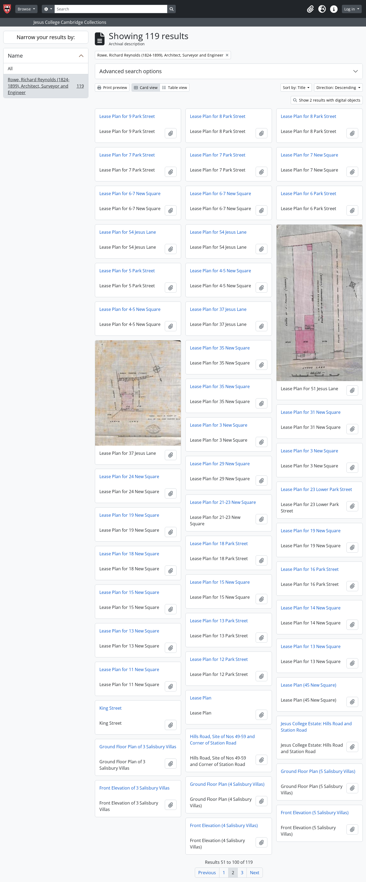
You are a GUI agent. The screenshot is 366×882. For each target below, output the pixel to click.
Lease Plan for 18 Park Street (219, 543)
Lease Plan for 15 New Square (220, 582)
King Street (110, 708)
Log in (350, 9)
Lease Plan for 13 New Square (129, 631)
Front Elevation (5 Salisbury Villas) (315, 813)
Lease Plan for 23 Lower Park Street (316, 489)
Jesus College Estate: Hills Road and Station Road (316, 727)
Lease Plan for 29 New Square (220, 464)
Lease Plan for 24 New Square (129, 476)
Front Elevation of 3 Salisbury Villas (134, 788)
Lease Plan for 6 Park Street (308, 193)
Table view (177, 87)
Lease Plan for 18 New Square (129, 554)
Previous (207, 873)
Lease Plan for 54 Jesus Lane (127, 232)
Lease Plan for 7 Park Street (127, 155)
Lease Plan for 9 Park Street (127, 116)
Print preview (114, 87)
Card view (148, 87)
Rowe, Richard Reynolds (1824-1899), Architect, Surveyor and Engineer (46, 86)
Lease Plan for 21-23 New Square (223, 502)
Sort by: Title (295, 87)
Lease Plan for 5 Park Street (127, 271)
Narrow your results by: (46, 37)
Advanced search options (130, 71)
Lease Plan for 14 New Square (311, 608)
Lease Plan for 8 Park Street (217, 116)
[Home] (9, 9)
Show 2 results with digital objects (329, 100)
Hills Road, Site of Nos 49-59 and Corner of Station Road (222, 740)
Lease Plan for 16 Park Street (310, 569)
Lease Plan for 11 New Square (129, 669)
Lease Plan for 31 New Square (311, 412)
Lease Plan (200, 698)
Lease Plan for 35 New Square (220, 348)
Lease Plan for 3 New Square (218, 425)
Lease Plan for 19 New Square (129, 515)
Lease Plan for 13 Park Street (219, 621)
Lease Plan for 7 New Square (309, 155)
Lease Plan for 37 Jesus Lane (218, 309)
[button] (310, 9)
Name (15, 55)
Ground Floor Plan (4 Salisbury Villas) (227, 784)
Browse (25, 9)
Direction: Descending (336, 87)
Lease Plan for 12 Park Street (219, 659)
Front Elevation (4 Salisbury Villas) (224, 825)
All (10, 69)
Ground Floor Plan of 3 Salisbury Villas (137, 747)
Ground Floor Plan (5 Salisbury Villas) (318, 771)
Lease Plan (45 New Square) (308, 685)
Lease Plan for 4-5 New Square (220, 271)
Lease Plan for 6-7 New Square (129, 193)
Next (254, 873)
